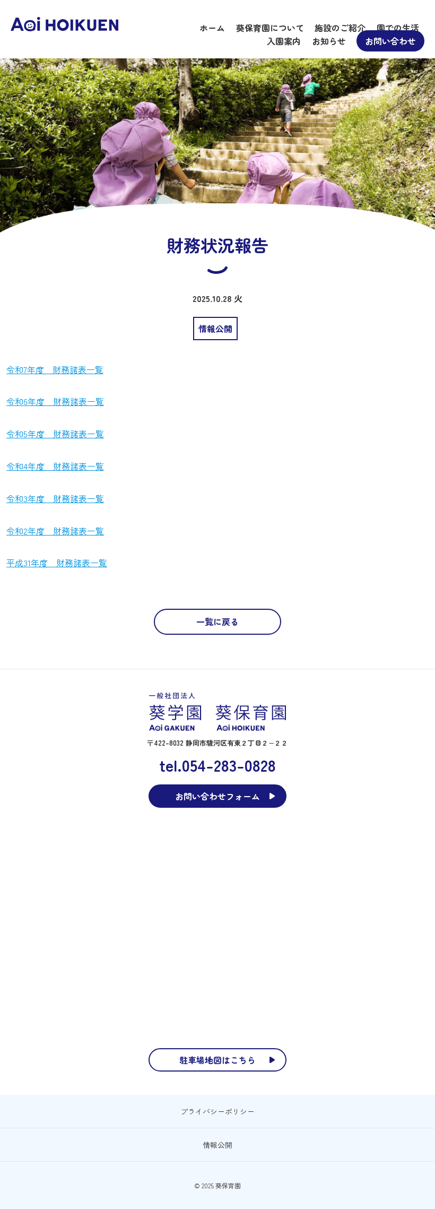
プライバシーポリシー (217, 1111)
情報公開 (217, 1144)
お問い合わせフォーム (217, 796)
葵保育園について (270, 27)
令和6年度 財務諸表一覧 (55, 401)
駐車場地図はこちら (217, 1059)
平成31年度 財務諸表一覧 (56, 562)
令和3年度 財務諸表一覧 (55, 498)
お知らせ (329, 40)
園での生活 (398, 27)
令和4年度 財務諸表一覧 (55, 466)
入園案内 (284, 40)
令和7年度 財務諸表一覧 (54, 369)
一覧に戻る (217, 621)
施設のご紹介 (340, 27)
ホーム (212, 27)
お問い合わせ (390, 40)
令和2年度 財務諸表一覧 (55, 530)
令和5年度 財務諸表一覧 (55, 433)
